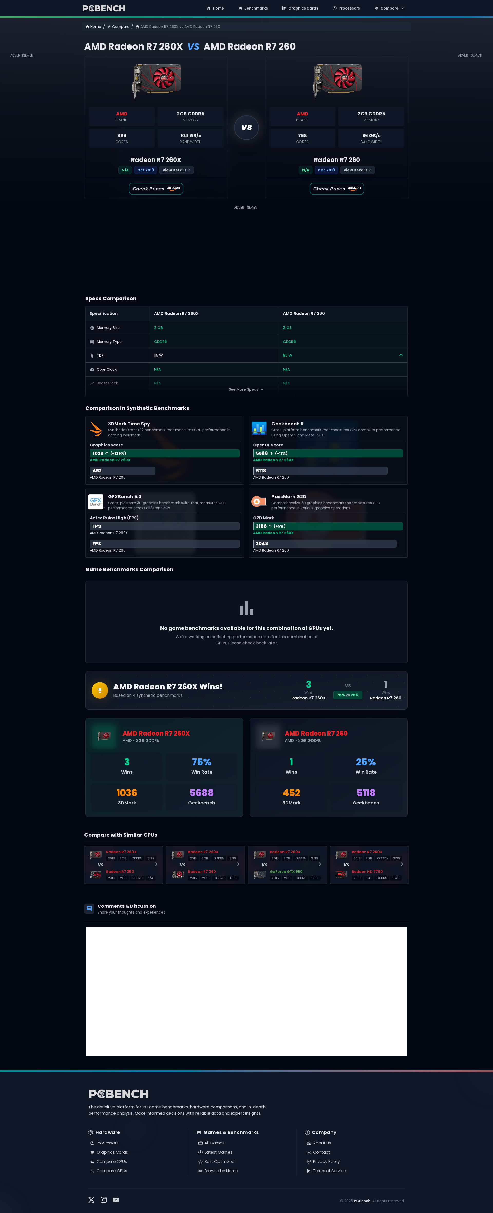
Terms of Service (329, 1171)
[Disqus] (246, 991)
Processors (349, 8)
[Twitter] (91, 1201)
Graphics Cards (303, 8)
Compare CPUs (112, 1161)
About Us (322, 1143)
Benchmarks (256, 8)
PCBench (362, 1200)
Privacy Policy (326, 1161)
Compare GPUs (112, 1171)
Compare (390, 8)
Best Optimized (220, 1161)
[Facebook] (116, 1201)
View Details (174, 170)
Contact (321, 1152)
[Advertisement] (24, 136)
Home (218, 8)
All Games (214, 1143)
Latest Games (218, 1152)
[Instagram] (104, 1201)
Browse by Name (221, 1171)
